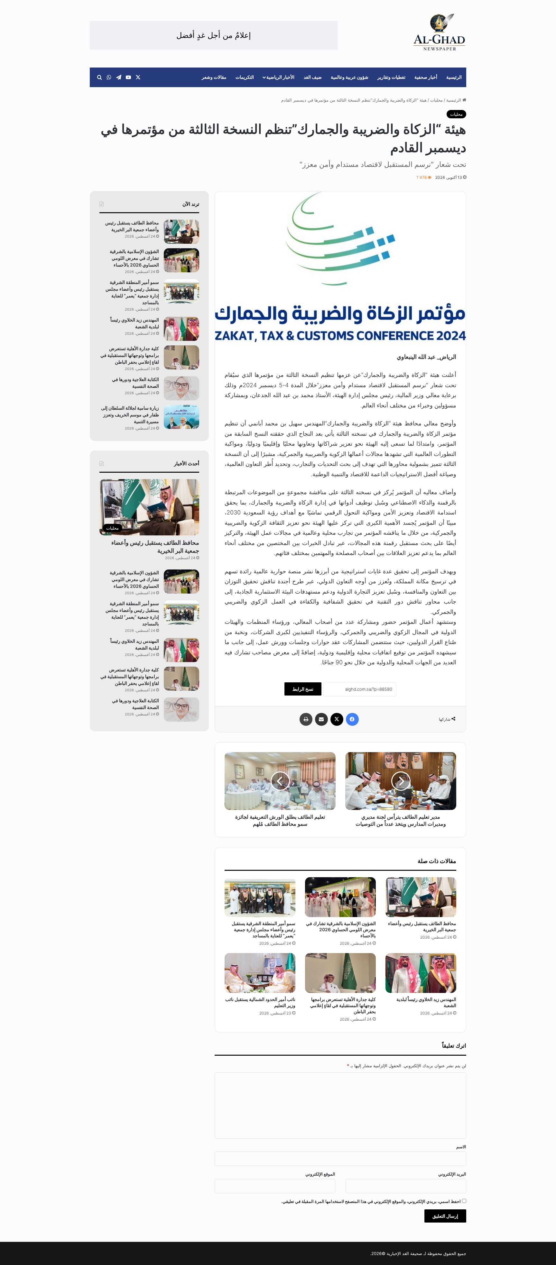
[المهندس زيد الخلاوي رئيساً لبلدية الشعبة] (420, 973)
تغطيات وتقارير (391, 77)
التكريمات (245, 77)
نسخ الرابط (302, 689)
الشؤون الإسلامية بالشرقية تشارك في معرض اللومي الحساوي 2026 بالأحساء (341, 929)
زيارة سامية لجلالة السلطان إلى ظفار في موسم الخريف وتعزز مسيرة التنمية (130, 414)
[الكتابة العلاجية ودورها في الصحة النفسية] (181, 388)
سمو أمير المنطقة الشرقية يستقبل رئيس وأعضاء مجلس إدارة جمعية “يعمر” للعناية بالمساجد (263, 929)
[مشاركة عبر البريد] (321, 719)
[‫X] (336, 719)
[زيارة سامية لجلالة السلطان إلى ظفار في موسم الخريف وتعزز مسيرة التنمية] (181, 417)
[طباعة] (306, 719)
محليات (436, 100)
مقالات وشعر (214, 77)
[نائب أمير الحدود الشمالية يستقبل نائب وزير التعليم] (260, 973)
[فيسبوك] (352, 719)
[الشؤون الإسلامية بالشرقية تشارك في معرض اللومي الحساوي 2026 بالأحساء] (340, 897)
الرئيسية (454, 77)
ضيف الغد (313, 77)
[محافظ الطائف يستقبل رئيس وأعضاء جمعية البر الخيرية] (420, 897)
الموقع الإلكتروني (320, 1174)
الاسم (461, 1146)
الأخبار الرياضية (280, 77)
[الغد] (439, 32)
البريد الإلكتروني (452, 1174)
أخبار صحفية (425, 77)
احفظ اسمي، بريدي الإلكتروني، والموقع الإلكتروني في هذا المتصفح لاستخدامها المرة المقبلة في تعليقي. (371, 1201)
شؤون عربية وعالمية (349, 77)
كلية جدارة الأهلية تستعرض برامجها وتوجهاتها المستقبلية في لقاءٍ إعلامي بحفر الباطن (343, 1005)
